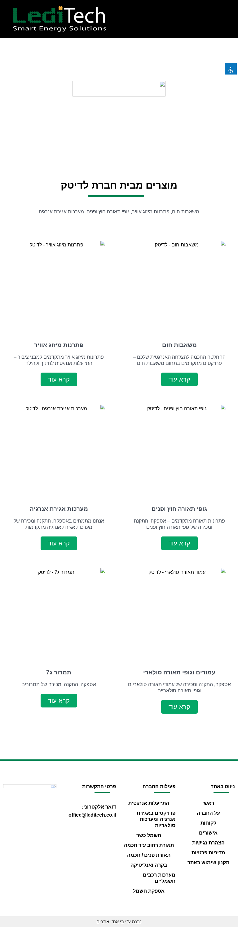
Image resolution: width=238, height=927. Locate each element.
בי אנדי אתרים (110, 921)
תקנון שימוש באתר (208, 862)
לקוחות (208, 823)
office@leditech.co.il (92, 815)
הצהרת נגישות (208, 842)
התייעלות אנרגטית (148, 803)
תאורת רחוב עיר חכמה (149, 845)
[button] (178, 19)
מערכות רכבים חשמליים (159, 878)
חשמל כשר (148, 835)
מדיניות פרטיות (208, 852)
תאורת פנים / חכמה (148, 855)
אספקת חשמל (149, 891)
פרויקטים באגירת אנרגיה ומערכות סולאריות (156, 819)
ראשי (208, 803)
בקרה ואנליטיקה (148, 865)
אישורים (208, 832)
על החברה (208, 813)
